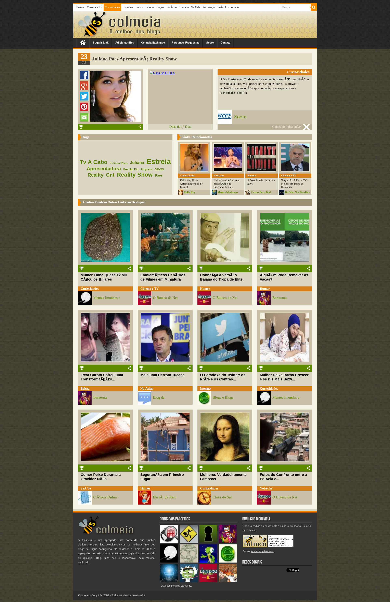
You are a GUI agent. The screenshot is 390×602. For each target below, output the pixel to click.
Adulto (235, 7)
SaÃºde (195, 7)
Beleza (80, 7)
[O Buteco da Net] (208, 581)
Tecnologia (209, 7)
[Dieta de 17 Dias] (162, 72)
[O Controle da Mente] (169, 581)
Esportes (127, 7)
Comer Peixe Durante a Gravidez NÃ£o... (101, 477)
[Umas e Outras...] (189, 561)
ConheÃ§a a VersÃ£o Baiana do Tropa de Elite (221, 277)
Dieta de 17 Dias (180, 126)
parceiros (186, 585)
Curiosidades (112, 7)
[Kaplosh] (228, 581)
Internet (150, 7)
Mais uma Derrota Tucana (162, 375)
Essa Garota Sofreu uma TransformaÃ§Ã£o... (102, 377)
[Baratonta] (228, 541)
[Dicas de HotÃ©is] (169, 541)
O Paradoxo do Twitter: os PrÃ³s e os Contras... (222, 377)
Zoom (240, 117)
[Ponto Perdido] (208, 541)
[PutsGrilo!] (208, 561)
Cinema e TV (94, 7)
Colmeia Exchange (153, 42)
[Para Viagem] (189, 541)
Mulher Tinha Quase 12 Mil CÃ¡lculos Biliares (104, 277)
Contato (225, 42)
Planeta (184, 7)
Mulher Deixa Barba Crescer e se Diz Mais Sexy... (284, 377)
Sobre (210, 42)
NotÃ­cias (172, 7)
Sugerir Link (100, 42)
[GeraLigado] (189, 581)
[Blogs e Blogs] (228, 561)
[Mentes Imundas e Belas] (169, 561)
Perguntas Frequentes (185, 42)
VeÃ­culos (223, 7)
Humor (139, 7)
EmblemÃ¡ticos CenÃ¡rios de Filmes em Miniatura (162, 277)
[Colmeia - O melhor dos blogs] (92, 36)
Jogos (160, 7)
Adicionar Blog (124, 42)
